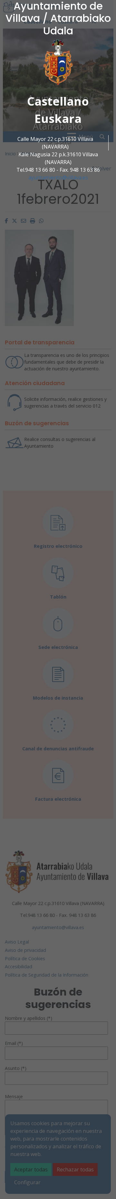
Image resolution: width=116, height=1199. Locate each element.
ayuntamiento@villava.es (58, 177)
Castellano (58, 101)
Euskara (58, 118)
